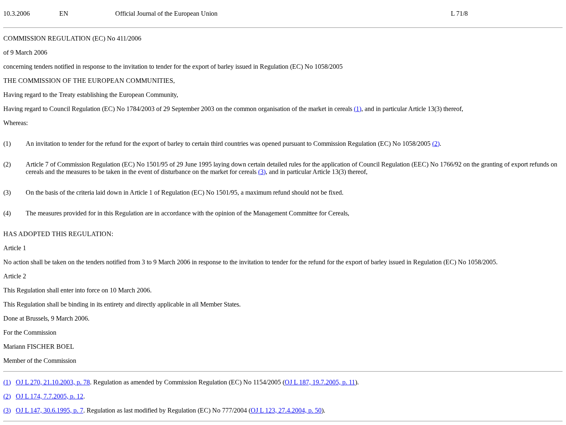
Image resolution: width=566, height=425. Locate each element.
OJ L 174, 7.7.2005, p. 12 (49, 396)
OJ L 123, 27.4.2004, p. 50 (286, 410)
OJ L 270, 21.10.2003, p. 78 (53, 382)
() (357, 108)
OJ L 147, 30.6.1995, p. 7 (49, 410)
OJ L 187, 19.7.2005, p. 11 (320, 382)
